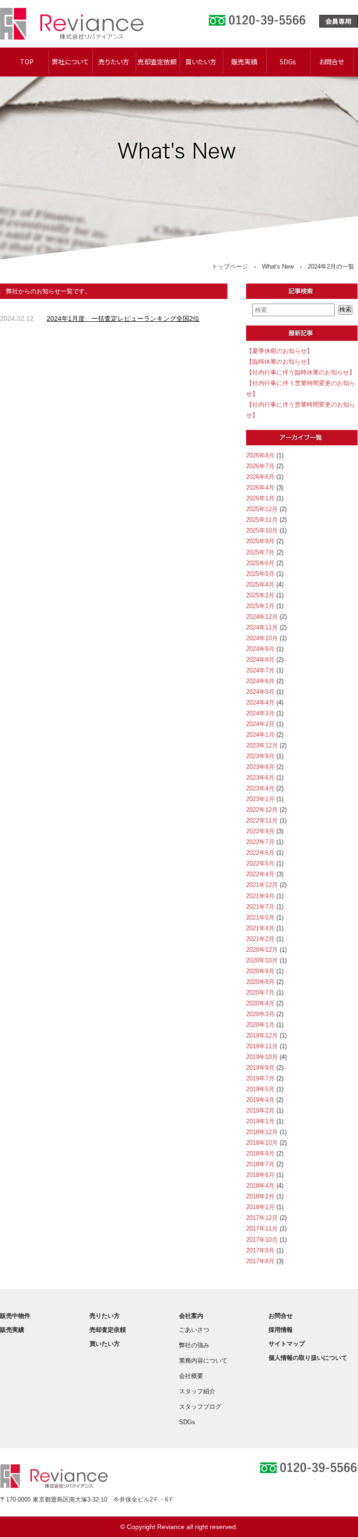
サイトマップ (286, 1343)
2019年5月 (260, 1089)
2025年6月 (260, 563)
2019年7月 (260, 1078)
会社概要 (191, 1375)
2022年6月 (260, 852)
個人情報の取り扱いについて (307, 1357)
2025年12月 (262, 508)
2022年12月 (262, 809)
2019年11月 (262, 1046)
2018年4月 (260, 1185)
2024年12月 (262, 616)
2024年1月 (260, 734)
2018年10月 (262, 1142)
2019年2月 (260, 1110)
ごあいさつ (194, 1329)
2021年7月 (260, 906)
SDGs (288, 61)
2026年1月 (260, 498)
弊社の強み (194, 1345)
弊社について (70, 61)
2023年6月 (260, 777)
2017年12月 (262, 1217)
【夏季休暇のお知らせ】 (279, 350)
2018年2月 (260, 1196)
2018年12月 (262, 1132)
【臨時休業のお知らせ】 (279, 361)
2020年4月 (260, 1003)
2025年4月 (260, 584)
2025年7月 (260, 552)
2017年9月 (260, 1250)
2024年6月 (260, 681)
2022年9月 (260, 831)
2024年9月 (260, 648)
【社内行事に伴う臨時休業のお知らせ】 (300, 372)
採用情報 (280, 1329)
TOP (27, 61)
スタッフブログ (200, 1406)
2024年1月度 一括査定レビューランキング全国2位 (123, 318)
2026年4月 (260, 487)
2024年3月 (260, 713)
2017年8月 (260, 1261)
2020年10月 (262, 960)
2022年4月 (260, 874)
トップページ (230, 266)
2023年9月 (260, 756)
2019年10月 (262, 1056)
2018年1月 (260, 1207)
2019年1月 (260, 1121)
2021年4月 (260, 928)
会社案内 (191, 1315)
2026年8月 (260, 455)
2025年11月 (262, 519)
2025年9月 (260, 541)
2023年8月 (260, 766)
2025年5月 (260, 573)
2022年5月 (260, 863)
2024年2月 (260, 723)
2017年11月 (262, 1228)
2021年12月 (262, 884)
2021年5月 (260, 917)
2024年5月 (260, 691)
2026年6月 (260, 476)
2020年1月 (260, 1024)
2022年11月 (262, 820)
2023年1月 (260, 799)
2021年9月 (260, 896)
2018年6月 (260, 1174)
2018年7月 (260, 1164)
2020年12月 (262, 949)
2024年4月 (260, 702)
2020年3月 (260, 1014)
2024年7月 (260, 670)
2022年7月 (260, 841)
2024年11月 (262, 627)
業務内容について (203, 1360)
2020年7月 (260, 992)
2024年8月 (260, 659)
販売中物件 (15, 1315)
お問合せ (331, 61)
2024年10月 (262, 638)
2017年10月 (262, 1239)
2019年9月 (260, 1067)
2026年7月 (260, 466)
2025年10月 (262, 530)
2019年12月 (262, 1035)
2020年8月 (260, 981)
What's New (278, 266)
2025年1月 (260, 605)
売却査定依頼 (157, 61)
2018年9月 (260, 1153)
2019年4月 (260, 1099)
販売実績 (244, 61)
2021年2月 (260, 938)
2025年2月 (260, 595)
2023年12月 (262, 745)
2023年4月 (260, 788)
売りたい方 (113, 61)
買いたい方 (200, 61)
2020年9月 (260, 971)
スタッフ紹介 (197, 1391)
